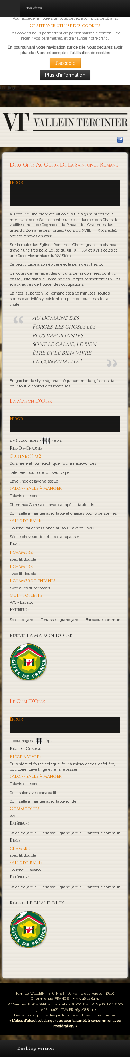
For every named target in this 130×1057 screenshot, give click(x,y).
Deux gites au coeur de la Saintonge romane (64, 165)
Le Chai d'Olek (27, 701)
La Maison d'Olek (31, 401)
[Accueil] (65, 121)
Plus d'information (65, 75)
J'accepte (65, 62)
